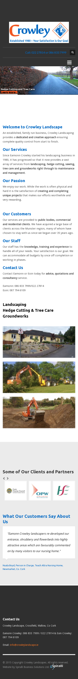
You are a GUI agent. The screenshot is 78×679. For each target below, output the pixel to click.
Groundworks (15, 316)
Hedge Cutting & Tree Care (28, 310)
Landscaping (14, 304)
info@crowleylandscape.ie (24, 644)
